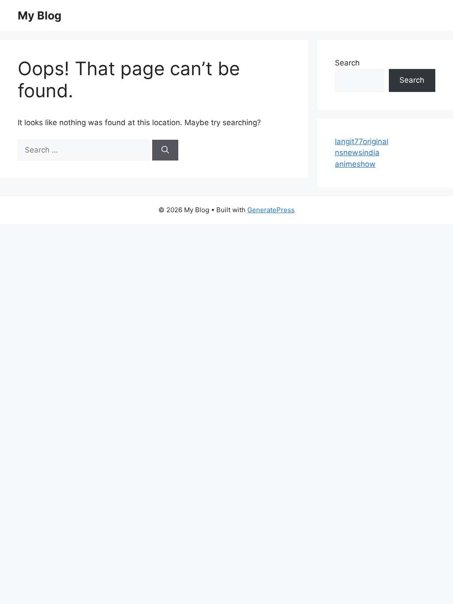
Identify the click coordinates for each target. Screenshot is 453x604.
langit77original (361, 141)
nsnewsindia (357, 152)
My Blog (39, 15)
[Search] (165, 150)
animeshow (355, 164)
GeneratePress (271, 210)
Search (347, 62)
